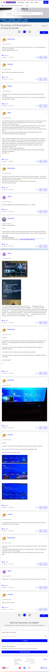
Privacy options (17, 659)
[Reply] (45, 57)
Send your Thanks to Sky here (27, 239)
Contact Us (32, 663)
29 (4, 587)
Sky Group (16, 664)
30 (4, 609)
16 (4, 57)
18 (4, 105)
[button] (46, 39)
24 (4, 373)
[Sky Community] (9, 2)
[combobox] (27, 13)
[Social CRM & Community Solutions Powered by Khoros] (44, 668)
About (36, 2)
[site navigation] (1, 2)
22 (4, 246)
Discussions (21, 2)
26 (4, 507)
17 (4, 79)
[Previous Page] (19, 32)
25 (4, 427)
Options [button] (44, 25)
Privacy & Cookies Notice (18, 661)
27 (4, 530)
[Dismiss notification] (27, 6)
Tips (32, 2)
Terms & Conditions (31, 659)
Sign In (45, 2)
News (27, 2)
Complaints (16, 663)
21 (4, 211)
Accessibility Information (30, 661)
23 (4, 322)
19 (4, 161)
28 (4, 564)
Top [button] (46, 659)
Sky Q (24, 9)
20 (4, 189)
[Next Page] (29, 32)
